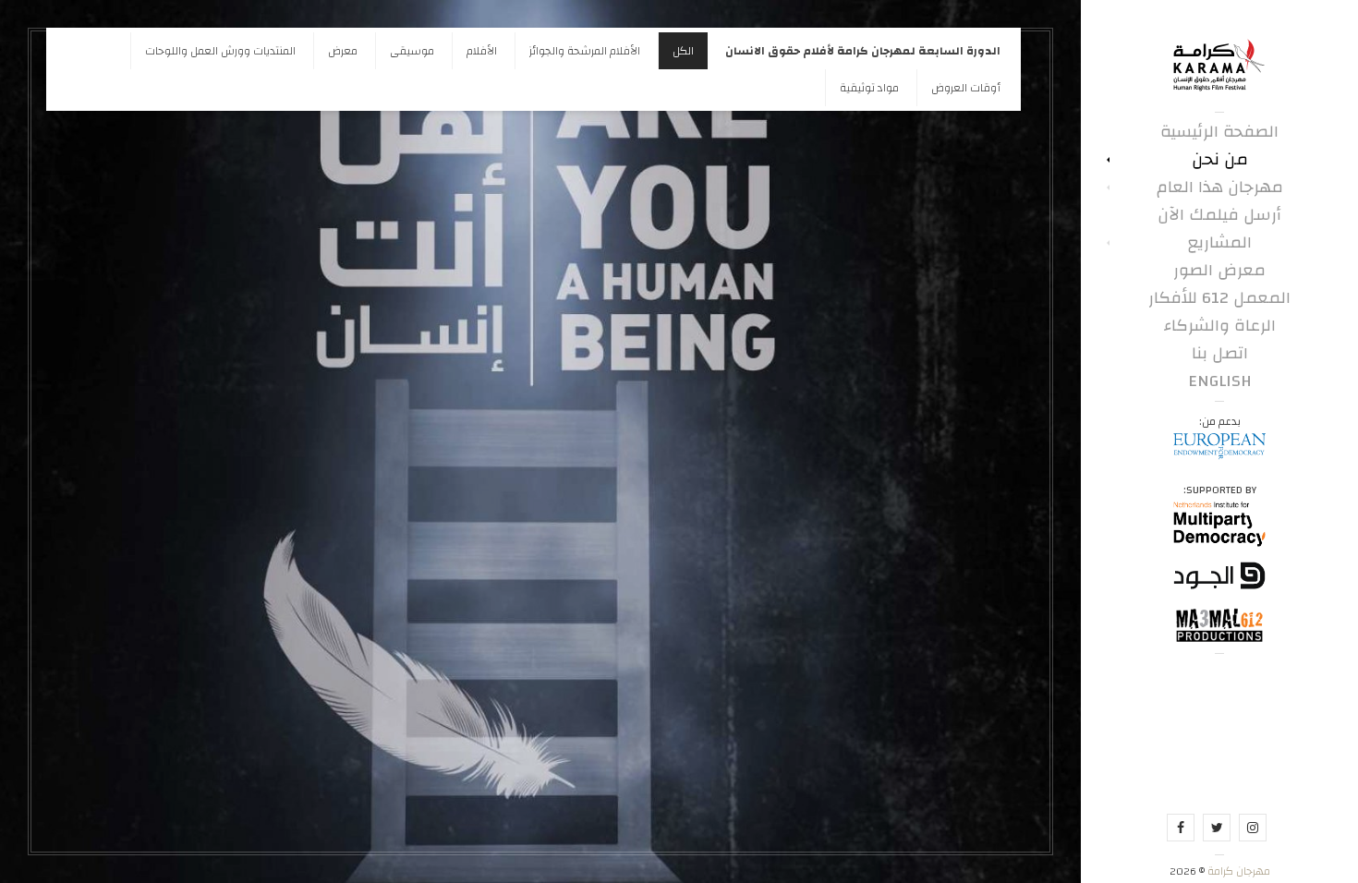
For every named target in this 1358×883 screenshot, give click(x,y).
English (1220, 381)
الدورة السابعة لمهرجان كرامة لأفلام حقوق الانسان (862, 51)
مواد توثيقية (869, 88)
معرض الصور (1219, 270)
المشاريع (1220, 243)
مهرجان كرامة (1237, 871)
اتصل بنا (1220, 354)
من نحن (1220, 160)
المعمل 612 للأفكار (1219, 298)
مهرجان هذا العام (1220, 187)
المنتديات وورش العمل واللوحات (220, 51)
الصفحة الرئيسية (1219, 132)
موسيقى (412, 51)
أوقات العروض (965, 88)
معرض (343, 51)
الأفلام (482, 51)
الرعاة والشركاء (1220, 326)
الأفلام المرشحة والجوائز (584, 51)
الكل (683, 51)
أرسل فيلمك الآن (1219, 215)
